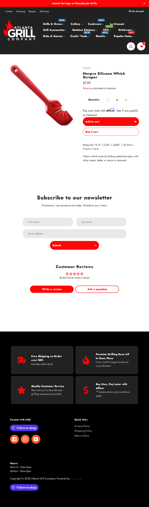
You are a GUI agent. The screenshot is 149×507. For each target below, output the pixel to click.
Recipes (32, 11)
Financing (20, 11)
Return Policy (81, 436)
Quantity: (94, 99)
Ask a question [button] (97, 289)
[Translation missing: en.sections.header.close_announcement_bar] (144, 3)
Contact (9, 11)
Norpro (87, 68)
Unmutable (76, 478)
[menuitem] (54, 24)
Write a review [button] (52, 289)
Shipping (87, 88)
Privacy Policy (82, 426)
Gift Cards (44, 11)
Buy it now (91, 132)
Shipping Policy (83, 431)
